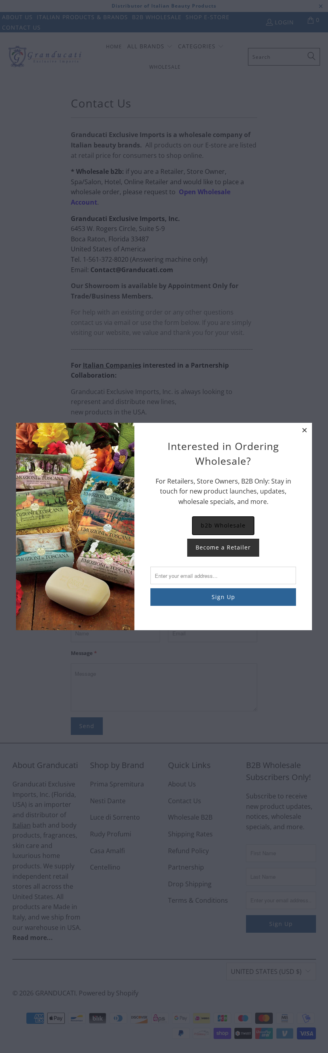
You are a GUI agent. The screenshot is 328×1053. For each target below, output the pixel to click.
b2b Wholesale (223, 525)
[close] (305, 430)
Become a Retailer (223, 547)
